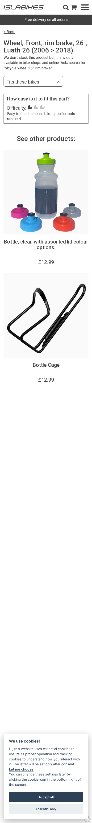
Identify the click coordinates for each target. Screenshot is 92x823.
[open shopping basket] (74, 7)
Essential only (46, 809)
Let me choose (21, 769)
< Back (9, 32)
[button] (66, 7)
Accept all (46, 797)
